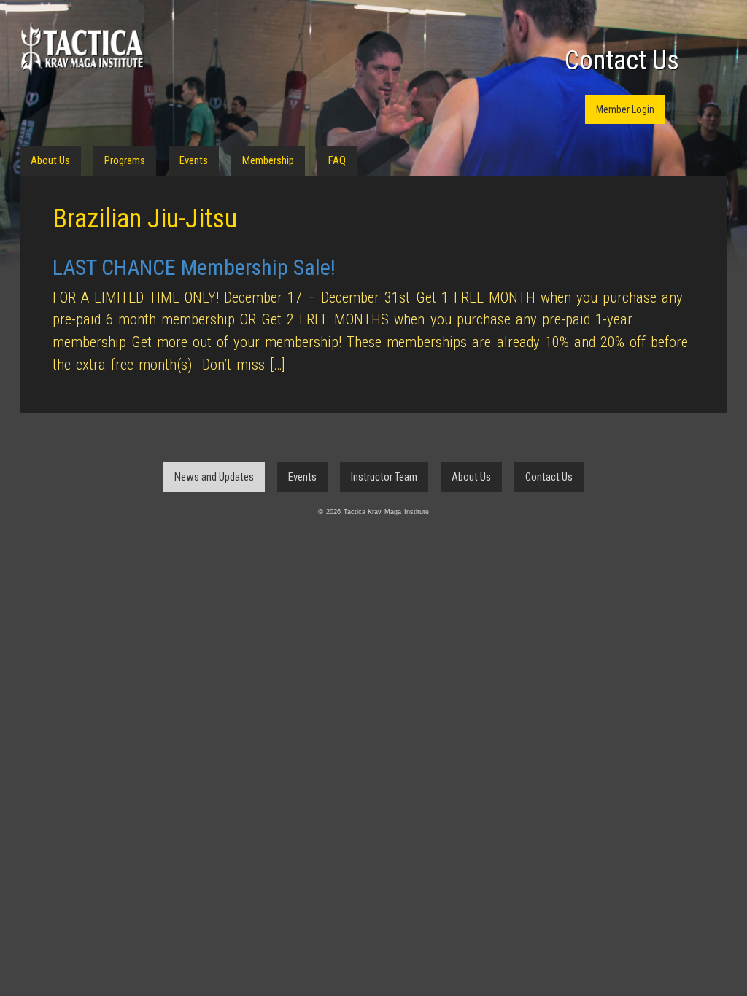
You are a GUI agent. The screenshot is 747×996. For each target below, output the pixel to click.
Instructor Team (384, 476)
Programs (124, 160)
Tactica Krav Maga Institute (82, 49)
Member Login (625, 109)
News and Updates (214, 476)
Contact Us (622, 60)
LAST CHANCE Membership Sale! (194, 267)
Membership (268, 160)
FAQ (337, 160)
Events (193, 160)
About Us (50, 160)
